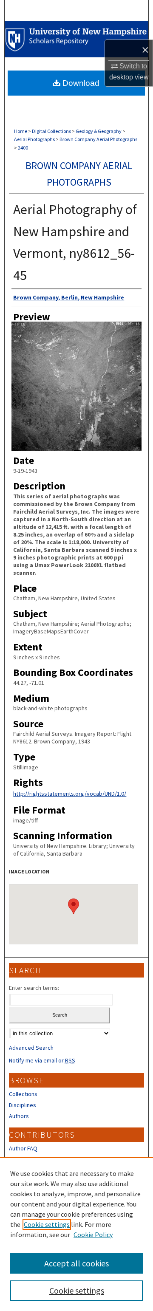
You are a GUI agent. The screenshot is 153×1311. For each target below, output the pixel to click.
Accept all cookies (76, 1263)
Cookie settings (47, 1224)
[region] (76, 1234)
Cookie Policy (93, 1234)
